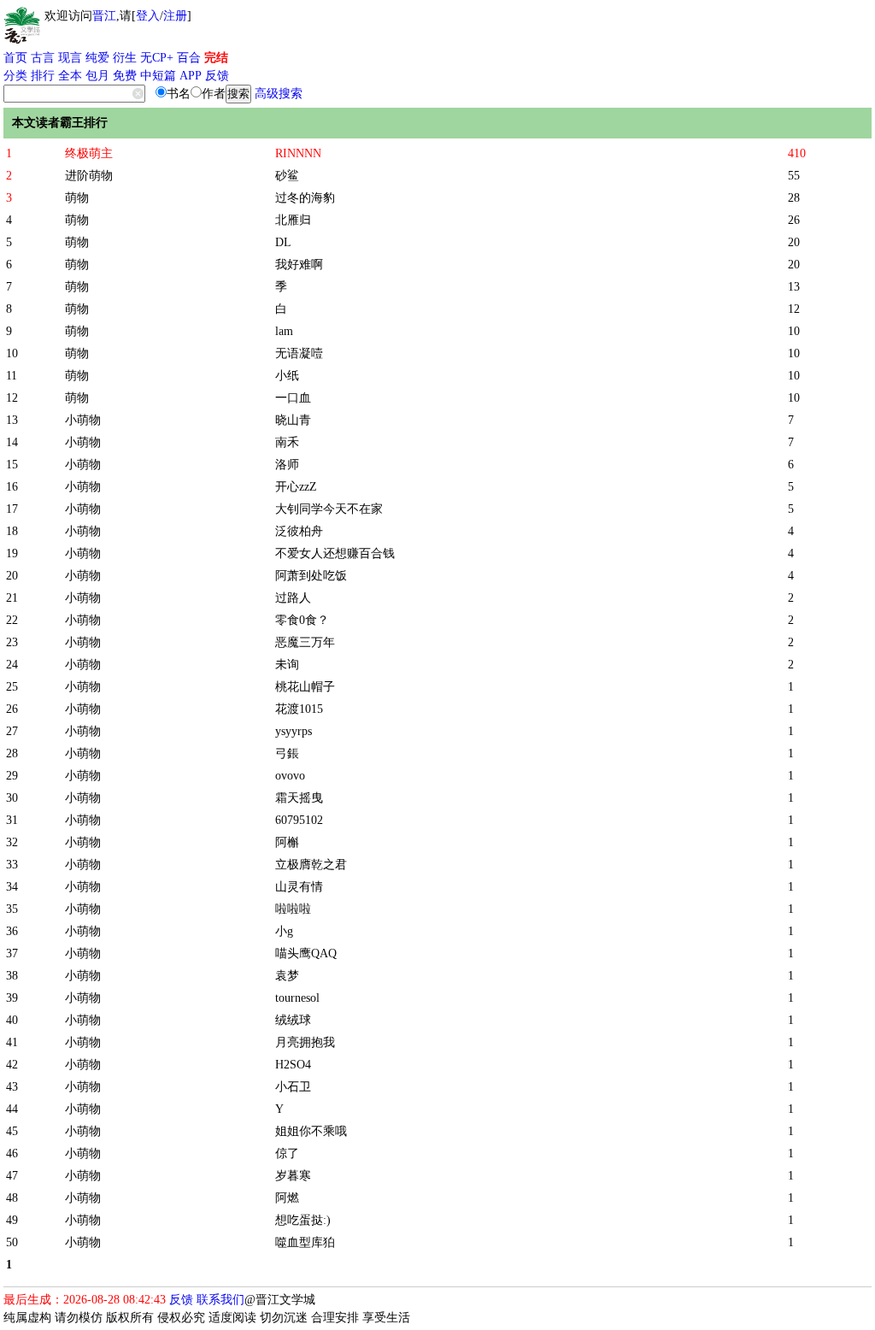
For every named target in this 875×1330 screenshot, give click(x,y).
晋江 (104, 15)
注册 (175, 15)
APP (190, 75)
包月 (97, 75)
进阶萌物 (89, 175)
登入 (148, 15)
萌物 (77, 197)
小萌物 (83, 420)
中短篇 (158, 75)
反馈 (217, 75)
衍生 (125, 57)
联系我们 (220, 1299)
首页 (15, 57)
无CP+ (156, 57)
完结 (216, 57)
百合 (189, 57)
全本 (70, 75)
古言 (43, 57)
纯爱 (97, 57)
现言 (70, 57)
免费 (125, 75)
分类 (15, 75)
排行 (43, 75)
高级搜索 (278, 93)
